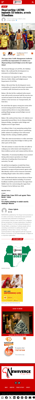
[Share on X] (10, 397)
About (6, 387)
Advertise (12, 387)
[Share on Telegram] (18, 397)
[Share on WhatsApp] (2, 397)
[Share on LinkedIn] (14, 397)
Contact (28, 387)
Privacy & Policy (20, 387)
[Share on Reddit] (26, 397)
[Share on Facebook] (6, 397)
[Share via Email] (30, 397)
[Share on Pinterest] (22, 397)
